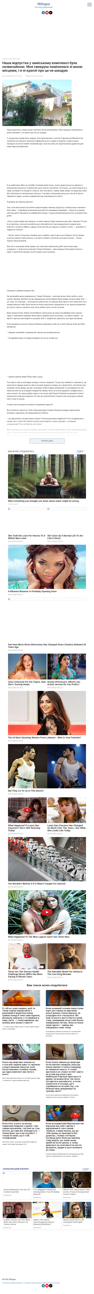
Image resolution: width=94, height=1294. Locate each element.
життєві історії (37, 76)
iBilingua (43, 4)
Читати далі (47, 441)
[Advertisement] (47, 35)
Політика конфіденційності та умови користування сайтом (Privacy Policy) (31, 1283)
